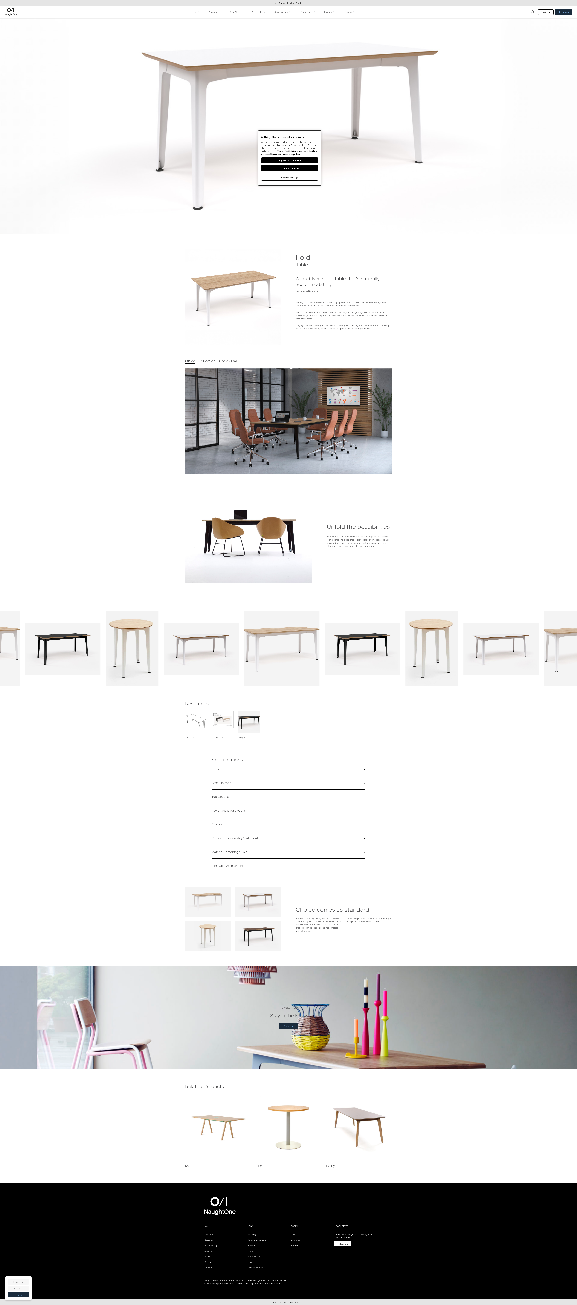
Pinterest (295, 1245)
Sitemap (208, 1267)
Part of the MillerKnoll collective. (288, 1302)
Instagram (296, 1240)
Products (212, 12)
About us (208, 1251)
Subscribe (288, 1026)
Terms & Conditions (257, 1240)
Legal (250, 1251)
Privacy (251, 1245)
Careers (208, 1262)
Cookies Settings (256, 1267)
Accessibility (254, 1256)
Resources (564, 12)
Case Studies (235, 12)
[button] (532, 12)
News (207, 1256)
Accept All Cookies (289, 168)
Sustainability (258, 12)
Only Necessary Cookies (289, 160)
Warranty (252, 1234)
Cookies (251, 1262)
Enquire (18, 1295)
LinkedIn (295, 1234)
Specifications (18, 1288)
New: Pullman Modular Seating (288, 3)
